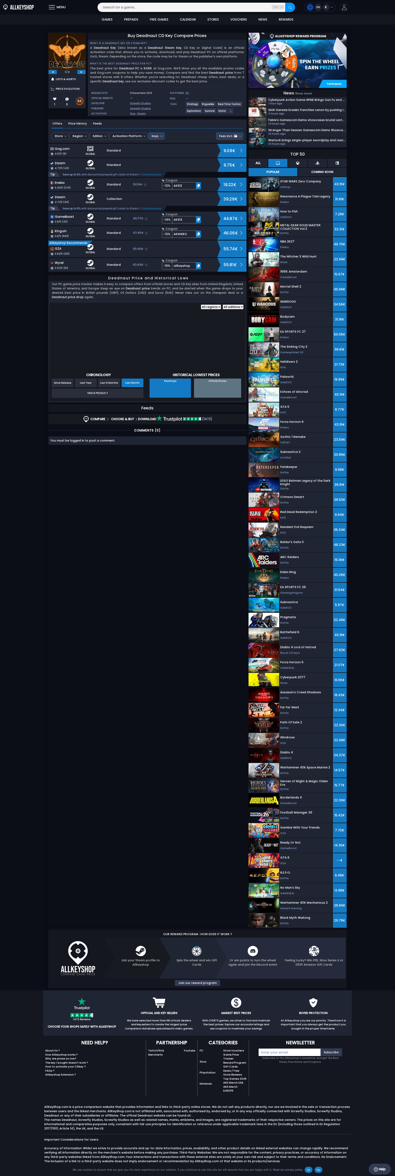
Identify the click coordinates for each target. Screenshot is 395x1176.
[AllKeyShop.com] (18, 7)
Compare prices (151, 174)
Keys (155, 136)
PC (201, 1050)
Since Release (62, 383)
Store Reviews (232, 1075)
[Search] (290, 7)
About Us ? (52, 1050)
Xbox (203, 1062)
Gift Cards (230, 1067)
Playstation (207, 1073)
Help (382, 1169)
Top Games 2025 (234, 1079)
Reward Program (234, 1063)
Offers (57, 123)
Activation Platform (127, 136)
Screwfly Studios (140, 103)
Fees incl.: (226, 136)
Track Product (97, 393)
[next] (81, 72)
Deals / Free (231, 1071)
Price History (77, 123)
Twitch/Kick (156, 1050)
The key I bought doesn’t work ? (66, 1063)
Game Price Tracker (231, 1057)
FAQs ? (50, 1071)
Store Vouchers (233, 1050)
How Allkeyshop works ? (61, 1055)
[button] (344, 7)
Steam (141, 113)
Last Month (132, 383)
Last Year (86, 383)
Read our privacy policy (288, 1169)
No (319, 1169)
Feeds (97, 123)
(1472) (206, 419)
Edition (98, 136)
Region (78, 136)
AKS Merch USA (233, 1083)
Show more (303, 93)
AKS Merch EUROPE (230, 1089)
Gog (132, 113)
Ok (308, 1169)
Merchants (155, 1055)
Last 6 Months (109, 383)
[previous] (53, 72)
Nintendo (206, 1084)
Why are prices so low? (60, 1059)
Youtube (189, 1050)
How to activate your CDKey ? (65, 1067)
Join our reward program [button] (197, 983)
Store (59, 136)
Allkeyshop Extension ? (60, 1075)
